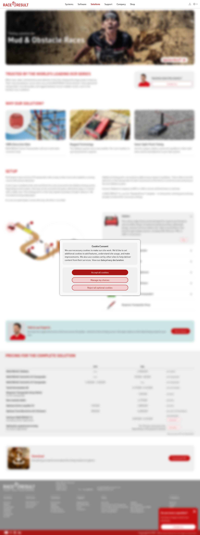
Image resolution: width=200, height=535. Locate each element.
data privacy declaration (112, 259)
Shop (132, 4)
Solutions (95, 4)
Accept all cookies (100, 272)
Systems (69, 4)
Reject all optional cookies (100, 287)
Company (121, 4)
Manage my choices (100, 279)
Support (108, 4)
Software (82, 4)
